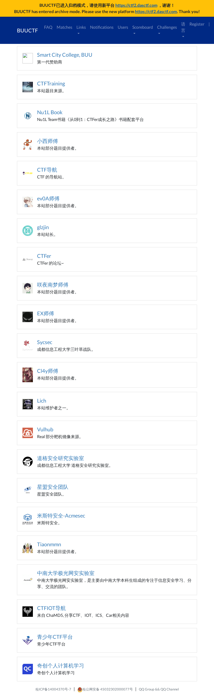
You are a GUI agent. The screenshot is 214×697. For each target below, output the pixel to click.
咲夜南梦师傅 (52, 284)
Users (123, 27)
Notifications (102, 27)
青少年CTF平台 (55, 637)
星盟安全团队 (52, 487)
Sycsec (44, 342)
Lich (41, 400)
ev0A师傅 (48, 198)
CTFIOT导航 (51, 608)
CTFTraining (51, 83)
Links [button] (81, 27)
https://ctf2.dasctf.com (136, 5)
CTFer (44, 256)
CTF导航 (47, 169)
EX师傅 (45, 313)
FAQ (48, 27)
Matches (64, 27)
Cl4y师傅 (47, 371)
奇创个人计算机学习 (60, 665)
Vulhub (45, 429)
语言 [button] (183, 27)
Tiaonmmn (49, 544)
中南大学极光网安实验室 (65, 573)
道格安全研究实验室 (60, 458)
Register (196, 23)
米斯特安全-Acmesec (61, 515)
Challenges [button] (167, 27)
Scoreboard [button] (142, 27)
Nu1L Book (49, 112)
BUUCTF (27, 30)
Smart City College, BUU (64, 54)
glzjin (43, 227)
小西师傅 (47, 141)
